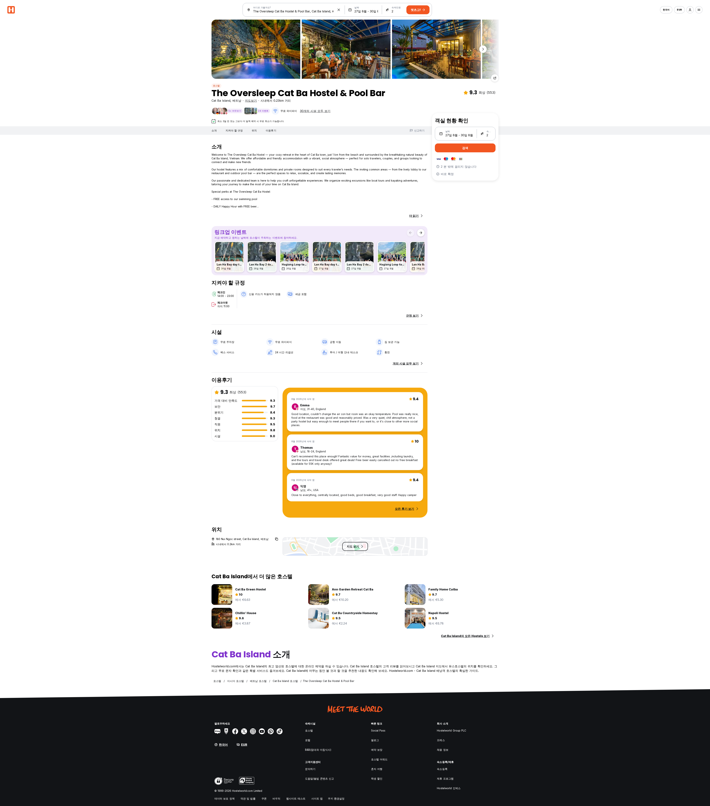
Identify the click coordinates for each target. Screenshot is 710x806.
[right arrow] (421, 232)
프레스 (441, 740)
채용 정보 (442, 749)
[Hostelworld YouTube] (262, 731)
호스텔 (216, 85)
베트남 (236, 100)
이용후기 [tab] (271, 130)
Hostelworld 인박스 (449, 788)
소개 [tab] (214, 130)
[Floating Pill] (483, 49)
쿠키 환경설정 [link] (336, 798)
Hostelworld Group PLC (451, 730)
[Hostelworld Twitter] (244, 731)
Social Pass (378, 730)
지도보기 (251, 100)
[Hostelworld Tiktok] (280, 731)
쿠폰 (264, 798)
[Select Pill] (690, 9)
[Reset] (338, 9)
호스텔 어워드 (379, 759)
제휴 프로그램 (445, 778)
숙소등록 (442, 769)
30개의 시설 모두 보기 (315, 111)
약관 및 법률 (248, 798)
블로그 (375, 740)
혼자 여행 (377, 769)
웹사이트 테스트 (295, 798)
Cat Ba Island (221, 100)
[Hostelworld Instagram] (253, 731)
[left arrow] (410, 232)
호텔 (307, 740)
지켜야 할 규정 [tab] (234, 130)
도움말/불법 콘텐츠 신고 (319, 778)
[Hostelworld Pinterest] (271, 731)
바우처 (276, 798)
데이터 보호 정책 (224, 798)
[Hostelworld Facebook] (235, 731)
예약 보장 (377, 749)
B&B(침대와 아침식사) (318, 749)
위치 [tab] (254, 130)
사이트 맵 (317, 798)
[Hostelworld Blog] (217, 731)
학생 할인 (377, 778)
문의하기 (310, 769)
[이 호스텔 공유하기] (494, 78)
